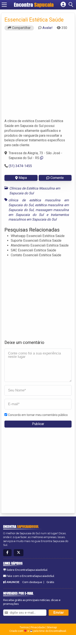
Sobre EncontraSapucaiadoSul (27, 569)
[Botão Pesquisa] (71, 4)
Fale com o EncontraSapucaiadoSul (30, 576)
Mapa (23, 178)
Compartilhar (21, 28)
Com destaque (32, 582)
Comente (57, 178)
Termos (24, 627)
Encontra (24, 4)
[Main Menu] (4, 4)
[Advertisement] (38, 76)
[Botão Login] (63, 4)
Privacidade (38, 627)
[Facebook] (7, 552)
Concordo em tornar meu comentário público (38, 415)
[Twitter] (18, 552)
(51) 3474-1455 (20, 166)
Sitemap (52, 627)
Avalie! (47, 28)
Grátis (50, 582)
